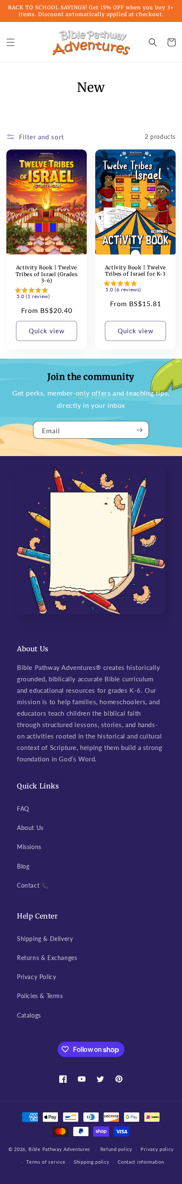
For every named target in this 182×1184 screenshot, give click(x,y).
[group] (46, 294)
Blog (23, 866)
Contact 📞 (33, 885)
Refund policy (116, 1149)
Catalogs (29, 1015)
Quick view (47, 331)
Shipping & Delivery (45, 938)
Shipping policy (92, 1162)
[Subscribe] (139, 430)
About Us (30, 827)
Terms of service (45, 1162)
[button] (10, 42)
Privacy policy (157, 1149)
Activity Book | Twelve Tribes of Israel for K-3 (135, 270)
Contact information (141, 1162)
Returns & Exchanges (47, 957)
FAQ (23, 808)
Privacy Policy (36, 976)
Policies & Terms (40, 995)
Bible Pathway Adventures (59, 1149)
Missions (29, 846)
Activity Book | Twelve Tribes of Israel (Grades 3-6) (46, 274)
